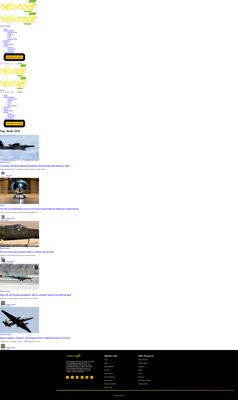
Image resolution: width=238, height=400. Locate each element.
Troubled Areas (143, 384)
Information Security (144, 380)
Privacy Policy (108, 380)
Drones (2, 205)
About (106, 363)
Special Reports (109, 366)
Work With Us (108, 373)
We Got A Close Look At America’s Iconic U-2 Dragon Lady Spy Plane (27, 252)
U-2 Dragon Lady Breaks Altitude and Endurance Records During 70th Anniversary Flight (35, 166)
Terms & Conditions (110, 384)
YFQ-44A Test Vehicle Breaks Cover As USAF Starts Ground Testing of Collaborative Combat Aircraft (39, 209)
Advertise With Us (109, 377)
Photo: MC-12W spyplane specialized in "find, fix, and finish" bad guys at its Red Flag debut (35, 295)
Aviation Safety (142, 363)
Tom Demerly (10, 261)
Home (106, 359)
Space (140, 373)
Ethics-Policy (108, 387)
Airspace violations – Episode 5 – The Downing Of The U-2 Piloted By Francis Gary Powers (35, 338)
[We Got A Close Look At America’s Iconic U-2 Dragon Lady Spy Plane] (19, 246)
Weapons (141, 377)
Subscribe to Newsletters (14, 57)
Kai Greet (9, 175)
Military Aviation (5, 162)
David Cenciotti (10, 304)
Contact (106, 370)
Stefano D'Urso (10, 218)
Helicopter (141, 366)
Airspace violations (5, 334)
